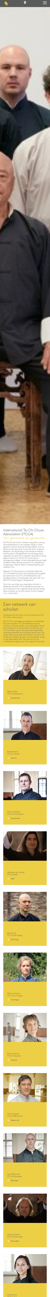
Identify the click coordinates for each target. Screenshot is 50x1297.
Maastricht (15, 1120)
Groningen (15, 1000)
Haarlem (14, 1060)
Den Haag (14, 939)
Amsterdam (15, 698)
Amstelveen (15, 818)
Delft (13, 879)
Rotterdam (15, 1241)
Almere (14, 758)
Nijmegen (14, 1180)
